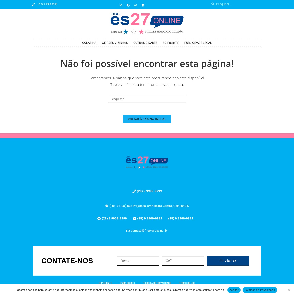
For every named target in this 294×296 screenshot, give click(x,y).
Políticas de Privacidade (260, 289)
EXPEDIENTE (105, 283)
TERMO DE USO (187, 283)
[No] (289, 290)
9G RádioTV (171, 43)
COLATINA (89, 43)
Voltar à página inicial (147, 119)
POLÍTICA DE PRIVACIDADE (157, 283)
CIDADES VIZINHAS (115, 43)
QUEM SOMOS (127, 283)
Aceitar (234, 289)
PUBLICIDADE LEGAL (198, 43)
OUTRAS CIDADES (145, 43)
